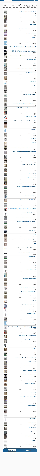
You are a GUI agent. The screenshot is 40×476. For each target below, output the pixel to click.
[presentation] (3, 7)
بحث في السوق (8, 0)
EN (0, 0)
